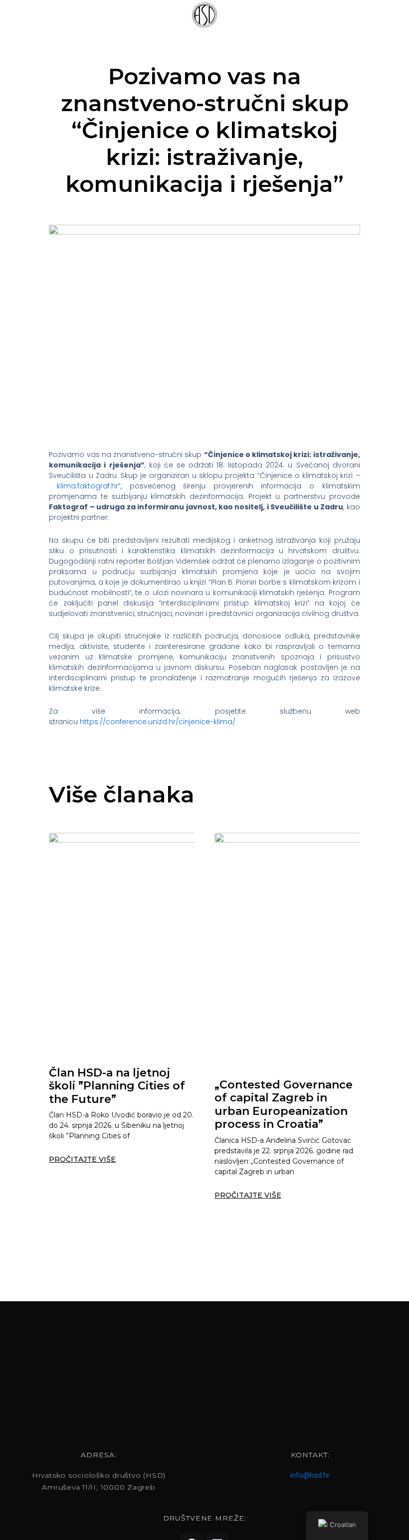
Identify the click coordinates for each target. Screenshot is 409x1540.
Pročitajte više (82, 1159)
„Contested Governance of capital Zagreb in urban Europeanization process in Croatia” (283, 1104)
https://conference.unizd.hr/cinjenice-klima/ (157, 722)
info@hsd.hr (310, 1475)
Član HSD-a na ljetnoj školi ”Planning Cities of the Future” (117, 1086)
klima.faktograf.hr (87, 486)
